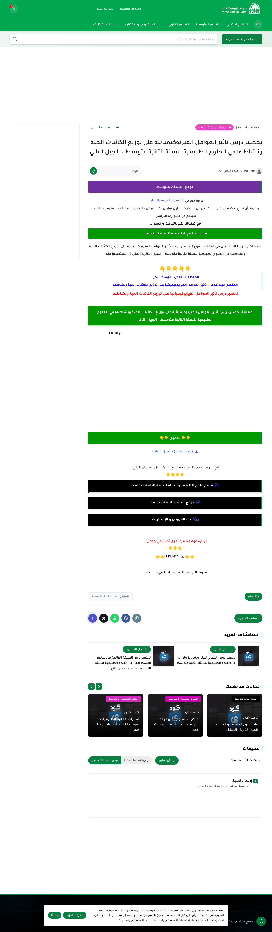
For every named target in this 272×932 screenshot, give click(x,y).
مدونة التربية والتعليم (164, 200)
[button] (125, 618)
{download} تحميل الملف (172, 451)
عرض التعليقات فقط (137, 760)
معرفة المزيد (74, 915)
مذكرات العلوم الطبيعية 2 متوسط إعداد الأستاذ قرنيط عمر (117, 724)
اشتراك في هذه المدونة (242, 39)
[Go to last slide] (99, 686)
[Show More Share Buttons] (92, 618)
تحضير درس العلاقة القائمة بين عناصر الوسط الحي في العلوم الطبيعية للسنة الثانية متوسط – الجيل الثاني (123, 663)
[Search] (15, 39)
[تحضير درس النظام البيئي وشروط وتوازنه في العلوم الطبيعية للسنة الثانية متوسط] (248, 656)
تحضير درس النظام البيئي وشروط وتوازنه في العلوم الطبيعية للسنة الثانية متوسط (206, 660)
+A (100, 127)
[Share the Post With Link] (136, 618)
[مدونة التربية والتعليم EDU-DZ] (241, 9)
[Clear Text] (93, 171)
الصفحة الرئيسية (250, 127)
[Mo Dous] (259, 171)
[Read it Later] (92, 127)
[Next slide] (91, 686)
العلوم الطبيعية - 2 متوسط (214, 127)
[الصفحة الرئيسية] (258, 24)
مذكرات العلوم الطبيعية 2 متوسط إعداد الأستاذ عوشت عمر (176, 724)
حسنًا (54, 915)
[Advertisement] (136, 85)
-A (117, 127)
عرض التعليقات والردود (105, 760)
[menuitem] (257, 24)
